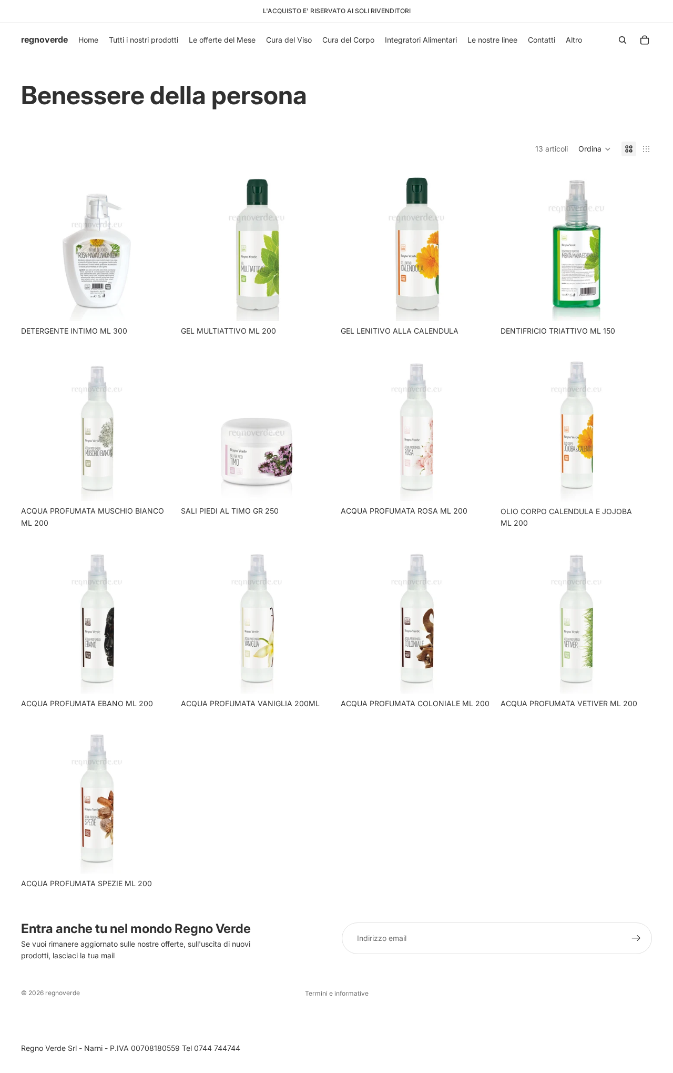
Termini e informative (337, 993)
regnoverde (62, 993)
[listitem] (573, 40)
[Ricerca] (622, 40)
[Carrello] (644, 40)
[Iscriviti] (636, 938)
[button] (594, 149)
